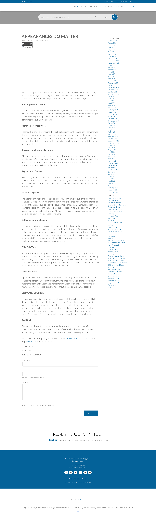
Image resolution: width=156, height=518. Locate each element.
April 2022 (111, 159)
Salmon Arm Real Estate (116, 260)
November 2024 (113, 90)
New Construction (114, 245)
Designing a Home (114, 207)
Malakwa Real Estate (115, 232)
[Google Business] (85, 472)
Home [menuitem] (74, 6)
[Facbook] (66, 472)
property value (113, 252)
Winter (110, 287)
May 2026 (111, 50)
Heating (110, 214)
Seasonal (111, 267)
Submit (91, 413)
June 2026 (111, 47)
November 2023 (113, 116)
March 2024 (112, 107)
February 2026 (113, 56)
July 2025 (111, 72)
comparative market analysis (117, 205)
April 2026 (111, 52)
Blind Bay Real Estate (115, 198)
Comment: (26, 382)
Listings (108, 6)
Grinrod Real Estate (115, 212)
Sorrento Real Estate (115, 274)
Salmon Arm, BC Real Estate (117, 263)
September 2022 (113, 148)
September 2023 (113, 121)
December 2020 (113, 192)
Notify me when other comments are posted (39, 405)
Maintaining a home (114, 229)
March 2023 (112, 134)
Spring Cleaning (113, 276)
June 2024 (111, 101)
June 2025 (111, 74)
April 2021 (111, 183)
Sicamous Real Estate (115, 272)
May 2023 (111, 130)
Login (30, 1)
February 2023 (113, 136)
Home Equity (112, 220)
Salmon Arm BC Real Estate (117, 258)
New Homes (112, 247)
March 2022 (112, 161)
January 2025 (112, 85)
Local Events (112, 227)
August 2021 (112, 174)
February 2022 (113, 163)
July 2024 (111, 99)
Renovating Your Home (116, 256)
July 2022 (111, 152)
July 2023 (111, 125)
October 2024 (113, 92)
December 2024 (113, 87)
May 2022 (111, 156)
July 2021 (111, 176)
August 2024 (112, 96)
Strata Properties (114, 281)
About (83, 6)
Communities (95, 6)
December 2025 (113, 61)
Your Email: (26, 370)
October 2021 (113, 170)
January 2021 (112, 190)
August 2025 (112, 70)
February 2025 (113, 83)
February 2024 (113, 110)
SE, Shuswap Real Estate (116, 265)
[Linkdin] (80, 472)
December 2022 (113, 141)
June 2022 (111, 154)
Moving (110, 238)
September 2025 (113, 67)
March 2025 (112, 81)
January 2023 (112, 139)
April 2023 (111, 132)
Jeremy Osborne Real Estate (79, 338)
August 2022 (112, 150)
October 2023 (113, 119)
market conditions (114, 234)
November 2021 (113, 168)
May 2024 (111, 103)
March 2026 (112, 54)
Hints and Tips (113, 216)
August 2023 (112, 123)
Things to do (112, 285)
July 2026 (111, 45)
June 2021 (111, 179)
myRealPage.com (81, 500)
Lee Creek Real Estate (115, 223)
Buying (119, 6)
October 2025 (113, 65)
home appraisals (113, 218)
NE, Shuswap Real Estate (116, 243)
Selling (129, 6)
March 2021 (112, 185)
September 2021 (113, 172)
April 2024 (111, 105)
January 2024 (112, 112)
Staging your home (114, 278)
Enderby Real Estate (115, 209)
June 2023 (111, 127)
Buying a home (113, 200)
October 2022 (113, 145)
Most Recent (112, 41)
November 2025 (113, 63)
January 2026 (112, 58)
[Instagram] (71, 472)
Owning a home (113, 249)
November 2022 (113, 143)
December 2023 (113, 114)
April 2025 (111, 79)
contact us (31, 341)
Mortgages (111, 236)
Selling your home (114, 269)
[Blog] (90, 472)
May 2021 (111, 181)
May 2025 (111, 76)
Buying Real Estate (114, 203)
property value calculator (116, 254)
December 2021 (113, 165)
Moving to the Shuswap (116, 240)
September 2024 (113, 94)
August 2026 (112, 43)
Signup (24, 1)
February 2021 (113, 188)
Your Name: (26, 360)
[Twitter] (75, 472)
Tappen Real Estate (114, 283)
